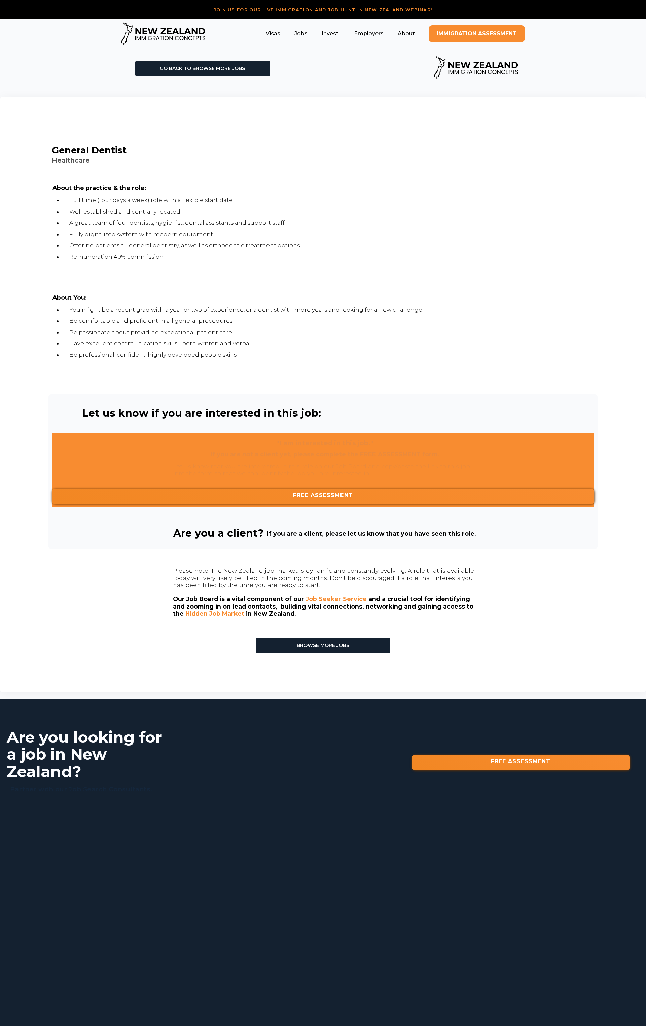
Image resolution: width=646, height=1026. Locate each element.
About (406, 33)
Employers (368, 33)
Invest (330, 33)
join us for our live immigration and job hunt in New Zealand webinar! (323, 9)
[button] (273, 33)
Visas (273, 33)
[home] (163, 33)
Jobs (301, 33)
